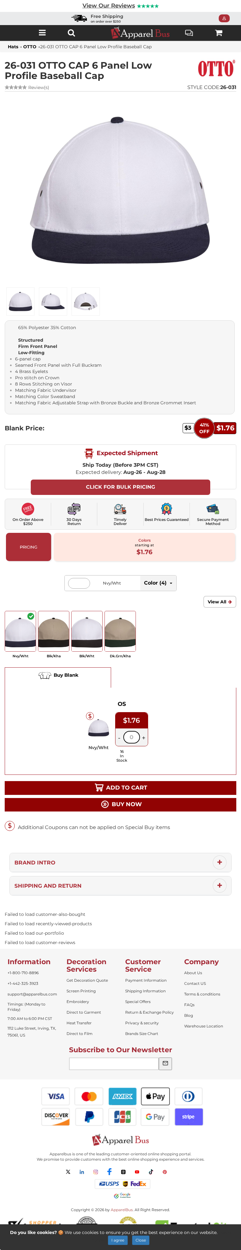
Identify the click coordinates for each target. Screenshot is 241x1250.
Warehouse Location (203, 1026)
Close (141, 1240)
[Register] (226, 18)
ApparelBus (122, 1209)
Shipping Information (145, 991)
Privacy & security (142, 1023)
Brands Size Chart (141, 1033)
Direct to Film (80, 1033)
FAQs (189, 1004)
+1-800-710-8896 (23, 972)
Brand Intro (34, 862)
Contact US (195, 983)
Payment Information (146, 980)
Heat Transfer (79, 1023)
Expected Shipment (126, 453)
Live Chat (189, 33)
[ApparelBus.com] (140, 33)
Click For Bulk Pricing (120, 487)
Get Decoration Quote (87, 980)
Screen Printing (81, 991)
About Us (193, 972)
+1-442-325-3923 (23, 983)
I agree (117, 1240)
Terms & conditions (202, 994)
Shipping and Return (48, 886)
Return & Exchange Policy (149, 1012)
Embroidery (78, 1001)
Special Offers (138, 1001)
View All (217, 602)
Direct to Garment (84, 1012)
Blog (188, 1015)
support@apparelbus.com (32, 994)
